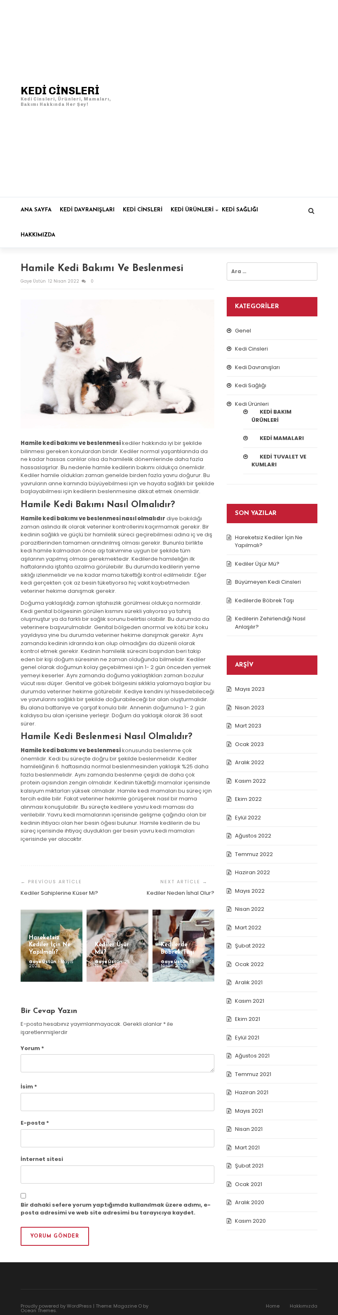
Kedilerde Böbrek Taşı (264, 600)
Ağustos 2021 (252, 1056)
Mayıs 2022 (250, 891)
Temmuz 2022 (254, 854)
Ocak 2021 (248, 1184)
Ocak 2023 (249, 744)
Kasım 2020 (250, 1221)
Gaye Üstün (34, 281)
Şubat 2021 (249, 1166)
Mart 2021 (247, 1147)
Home (272, 1306)
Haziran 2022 (252, 872)
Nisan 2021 (249, 1129)
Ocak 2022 (249, 964)
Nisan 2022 (249, 909)
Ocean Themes (38, 1310)
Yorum (32, 1048)
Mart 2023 (248, 726)
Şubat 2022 (250, 946)
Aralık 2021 (249, 982)
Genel (243, 331)
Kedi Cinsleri (142, 210)
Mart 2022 (248, 927)
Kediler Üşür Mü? (257, 564)
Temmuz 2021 (253, 1074)
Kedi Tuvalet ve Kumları (278, 461)
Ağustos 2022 (253, 836)
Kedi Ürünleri (192, 210)
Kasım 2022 (250, 781)
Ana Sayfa (36, 210)
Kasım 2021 (249, 1001)
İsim (29, 1086)
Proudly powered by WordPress (56, 1306)
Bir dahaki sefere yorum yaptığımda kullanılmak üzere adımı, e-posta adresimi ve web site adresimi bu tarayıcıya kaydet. (116, 1209)
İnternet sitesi (42, 1159)
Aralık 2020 (249, 1202)
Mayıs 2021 (249, 1111)
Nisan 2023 (249, 707)
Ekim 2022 (248, 799)
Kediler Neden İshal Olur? (180, 893)
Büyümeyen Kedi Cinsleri (268, 582)
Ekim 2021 (247, 1019)
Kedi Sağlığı (240, 210)
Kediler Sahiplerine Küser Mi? (59, 893)
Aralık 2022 (249, 762)
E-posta (35, 1123)
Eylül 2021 (247, 1037)
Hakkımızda (38, 235)
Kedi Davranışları (87, 210)
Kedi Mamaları (282, 438)
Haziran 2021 (251, 1092)
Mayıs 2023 (250, 689)
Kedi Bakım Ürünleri (271, 416)
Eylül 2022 (248, 817)
